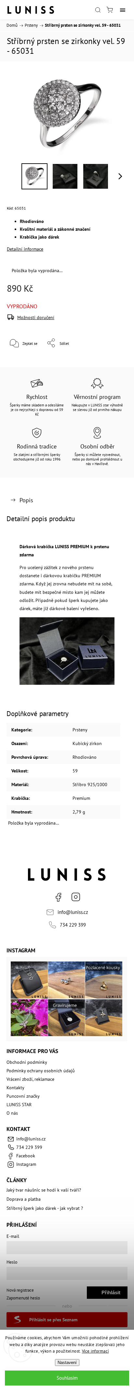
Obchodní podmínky (27, 1062)
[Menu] (122, 9)
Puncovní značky (23, 1096)
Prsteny (80, 730)
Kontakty (15, 1088)
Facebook (58, 897)
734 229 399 (73, 924)
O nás (12, 1113)
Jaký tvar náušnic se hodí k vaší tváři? (44, 1190)
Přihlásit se (110, 1294)
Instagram (76, 897)
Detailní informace (25, 249)
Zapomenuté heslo (23, 1297)
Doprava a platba (24, 1199)
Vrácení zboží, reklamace (30, 1079)
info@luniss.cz (73, 912)
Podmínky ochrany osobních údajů (41, 1071)
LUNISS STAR (19, 1104)
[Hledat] (98, 10)
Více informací (95, 1351)
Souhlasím (67, 1378)
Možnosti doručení (35, 317)
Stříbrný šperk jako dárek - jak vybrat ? (45, 1208)
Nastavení (67, 1362)
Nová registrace (20, 1290)
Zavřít (113, 359)
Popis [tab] (26, 500)
